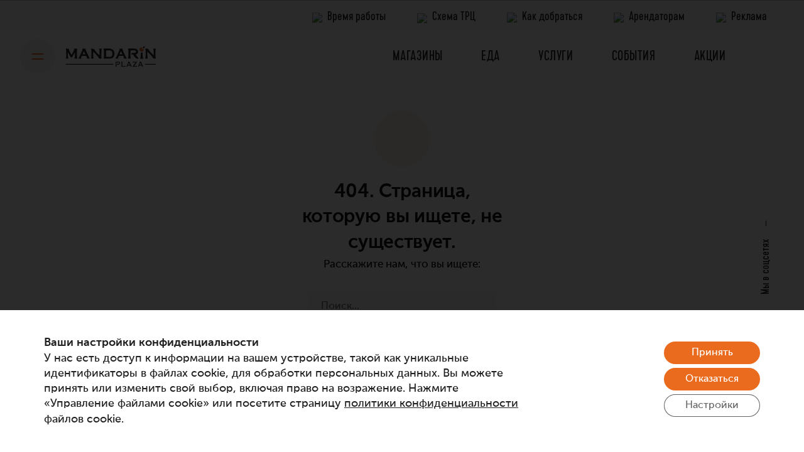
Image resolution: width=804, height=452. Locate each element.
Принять (712, 353)
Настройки (712, 406)
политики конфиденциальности (431, 403)
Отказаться (712, 379)
